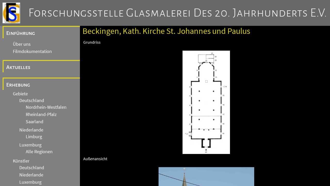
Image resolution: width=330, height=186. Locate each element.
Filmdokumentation (32, 51)
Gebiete (20, 94)
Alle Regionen (39, 151)
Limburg (34, 137)
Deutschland (31, 100)
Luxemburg (30, 145)
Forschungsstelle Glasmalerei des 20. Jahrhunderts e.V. (177, 13)
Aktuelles (18, 67)
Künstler (21, 161)
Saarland (34, 122)
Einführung (20, 33)
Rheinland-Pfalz (41, 114)
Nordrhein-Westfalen (46, 107)
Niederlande (31, 130)
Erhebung (18, 85)
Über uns (22, 44)
